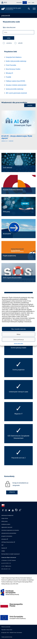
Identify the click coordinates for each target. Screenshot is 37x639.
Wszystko (30, 105)
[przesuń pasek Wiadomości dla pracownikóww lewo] (4, 122)
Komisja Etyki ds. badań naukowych (10, 554)
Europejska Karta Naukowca (13, 57)
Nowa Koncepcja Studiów (13, 69)
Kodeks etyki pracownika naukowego (16, 61)
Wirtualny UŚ (9, 73)
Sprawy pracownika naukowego (14, 89)
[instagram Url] (6, 510)
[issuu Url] (16, 510)
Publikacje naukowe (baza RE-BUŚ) (15, 81)
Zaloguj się (12, 492)
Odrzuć (18, 334)
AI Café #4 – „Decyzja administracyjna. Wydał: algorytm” (16, 137)
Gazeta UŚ (4, 548)
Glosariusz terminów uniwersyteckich (16, 85)
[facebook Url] (2, 510)
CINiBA (3, 551)
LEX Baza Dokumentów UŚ (8, 542)
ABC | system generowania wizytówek (16, 93)
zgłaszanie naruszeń (6, 527)
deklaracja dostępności (7, 515)
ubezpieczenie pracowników (8, 533)
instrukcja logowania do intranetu (10, 530)
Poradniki (8, 77)
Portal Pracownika (11, 65)
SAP (2, 545)
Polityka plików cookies (18, 343)
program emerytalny (6, 536)
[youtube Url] (13, 510)
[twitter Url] (9, 510)
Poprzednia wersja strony (6, 629)
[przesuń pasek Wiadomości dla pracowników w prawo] (33, 122)
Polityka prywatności (5, 626)
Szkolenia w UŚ (4, 141)
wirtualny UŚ (4, 539)
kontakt (33, 2)
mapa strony (4, 518)
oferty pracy (4, 521)
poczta (29, 2)
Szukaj (8, 38)
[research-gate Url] (20, 510)
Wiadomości (11, 141)
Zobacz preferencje (18, 339)
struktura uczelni (5, 524)
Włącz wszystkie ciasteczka (18, 329)
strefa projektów (19, 2)
